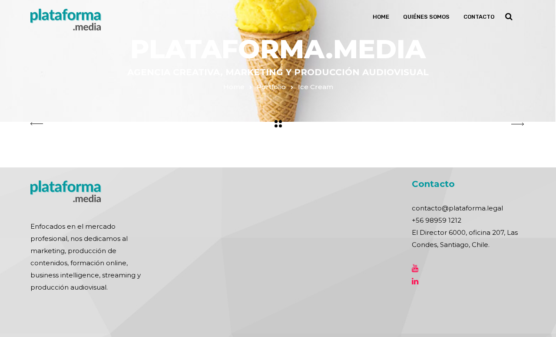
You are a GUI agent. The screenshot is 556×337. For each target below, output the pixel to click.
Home (381, 16)
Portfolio (271, 87)
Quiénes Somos (426, 16)
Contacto (478, 16)
